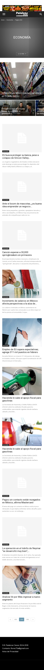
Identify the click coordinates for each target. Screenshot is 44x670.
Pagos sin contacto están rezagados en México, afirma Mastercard (21, 501)
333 (15, 619)
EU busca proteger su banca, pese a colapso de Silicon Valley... (20, 156)
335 (27, 619)
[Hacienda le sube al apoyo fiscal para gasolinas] (22, 381)
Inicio (3, 20)
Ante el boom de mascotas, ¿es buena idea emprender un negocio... (22, 205)
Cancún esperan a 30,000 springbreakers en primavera (17, 253)
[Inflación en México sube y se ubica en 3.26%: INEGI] (22, 81)
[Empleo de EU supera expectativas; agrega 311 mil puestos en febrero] (22, 332)
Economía (10, 20)
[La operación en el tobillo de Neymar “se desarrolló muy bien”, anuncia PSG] (22, 531)
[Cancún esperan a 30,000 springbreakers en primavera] (22, 235)
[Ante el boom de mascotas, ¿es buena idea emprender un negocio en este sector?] (22, 187)
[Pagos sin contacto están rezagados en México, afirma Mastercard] (22, 483)
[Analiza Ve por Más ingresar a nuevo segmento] (22, 580)
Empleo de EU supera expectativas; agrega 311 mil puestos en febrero (20, 351)
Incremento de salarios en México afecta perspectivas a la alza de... (20, 302)
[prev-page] (10, 619)
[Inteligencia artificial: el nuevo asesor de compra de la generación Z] (17, 108)
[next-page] (33, 619)
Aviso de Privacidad (10, 651)
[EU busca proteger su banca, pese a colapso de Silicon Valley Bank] (22, 138)
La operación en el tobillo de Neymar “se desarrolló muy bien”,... (21, 549)
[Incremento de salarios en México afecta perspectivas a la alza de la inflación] (22, 284)
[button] (3, 14)
